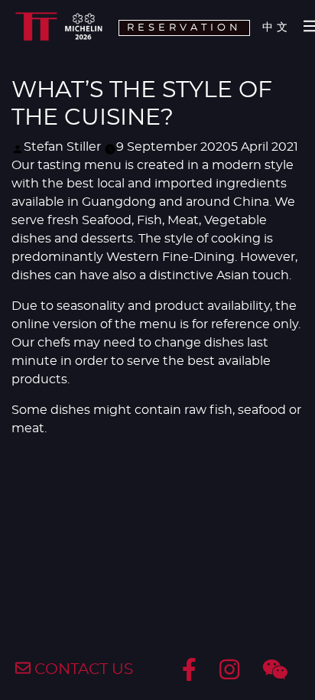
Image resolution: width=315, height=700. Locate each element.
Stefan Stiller (62, 147)
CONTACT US (82, 669)
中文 (276, 27)
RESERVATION (184, 28)
